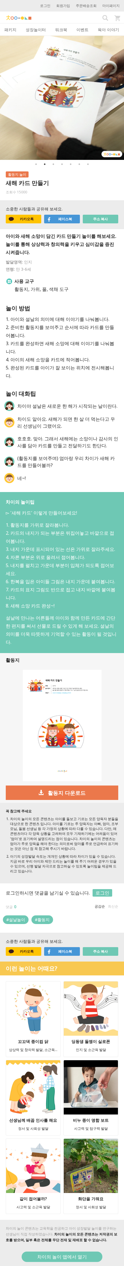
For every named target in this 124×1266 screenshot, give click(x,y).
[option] (62, 98)
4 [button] (62, 164)
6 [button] (79, 164)
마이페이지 (111, 5)
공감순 (100, 906)
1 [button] (36, 164)
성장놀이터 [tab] (36, 29)
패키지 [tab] (10, 29)
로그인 (45, 5)
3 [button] (53, 164)
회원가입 (63, 5)
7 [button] (88, 164)
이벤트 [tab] (82, 29)
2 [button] (45, 164)
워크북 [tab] (61, 29)
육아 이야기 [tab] (108, 29)
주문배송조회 (86, 5)
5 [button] (71, 164)
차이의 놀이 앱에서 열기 (62, 1257)
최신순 (113, 906)
